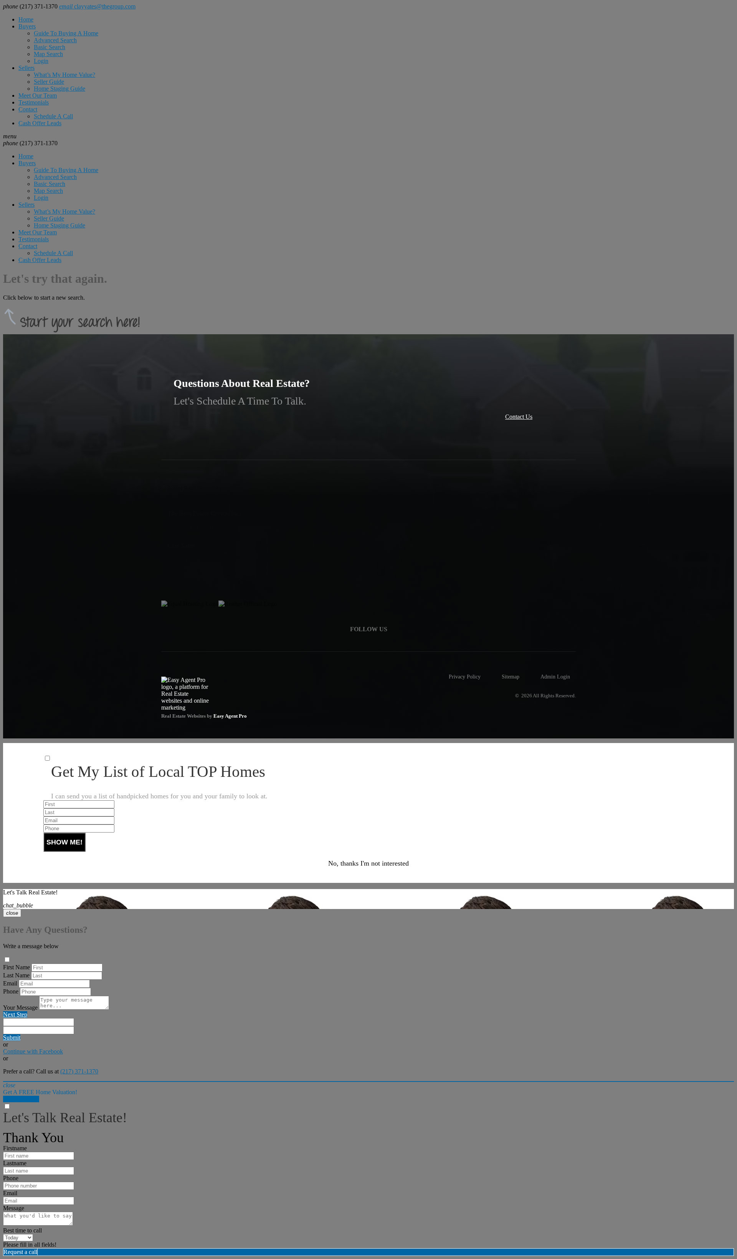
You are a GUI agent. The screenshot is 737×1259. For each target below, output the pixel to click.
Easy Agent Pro (230, 716)
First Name (16, 967)
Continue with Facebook (33, 1051)
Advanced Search (55, 40)
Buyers (27, 26)
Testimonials (33, 102)
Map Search (48, 54)
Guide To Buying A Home (66, 33)
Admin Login (555, 676)
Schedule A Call (53, 116)
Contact (27, 109)
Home (25, 19)
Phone (10, 991)
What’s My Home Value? (64, 74)
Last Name (16, 975)
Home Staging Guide (59, 88)
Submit (11, 1037)
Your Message (20, 1007)
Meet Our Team (37, 95)
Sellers (26, 68)
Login (41, 61)
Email (10, 983)
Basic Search (49, 47)
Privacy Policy (465, 676)
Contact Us (518, 416)
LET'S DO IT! (21, 1099)
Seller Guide (49, 81)
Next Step (15, 1014)
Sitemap (510, 676)
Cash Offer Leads (39, 123)
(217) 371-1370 (30, 143)
